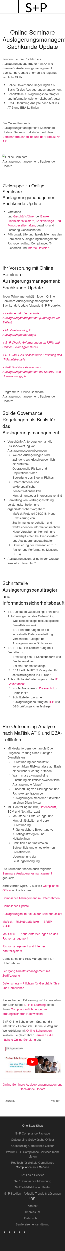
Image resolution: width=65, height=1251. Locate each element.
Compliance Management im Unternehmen (31, 898)
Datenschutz (47, 688)
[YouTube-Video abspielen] (32, 1062)
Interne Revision (38, 247)
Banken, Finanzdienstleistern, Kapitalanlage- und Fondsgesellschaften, (34, 220)
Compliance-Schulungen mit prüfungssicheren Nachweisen (25, 1011)
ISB (51, 701)
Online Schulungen (39, 1030)
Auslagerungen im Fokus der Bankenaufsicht (32, 913)
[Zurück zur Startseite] (33, 6)
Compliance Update (15, 906)
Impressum (32, 1212)
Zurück (10, 1100)
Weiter (55, 1100)
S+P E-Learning (35, 1004)
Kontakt (33, 1205)
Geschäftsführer (24, 216)
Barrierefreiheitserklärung (32, 1224)
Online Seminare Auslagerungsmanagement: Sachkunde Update (32, 1086)
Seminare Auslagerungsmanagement (27, 873)
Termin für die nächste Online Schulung (27, 1037)
